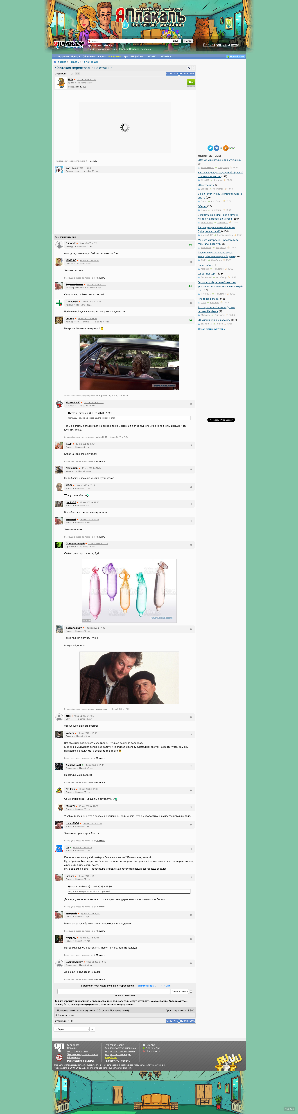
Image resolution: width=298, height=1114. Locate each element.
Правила (134, 49)
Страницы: (61, 73)
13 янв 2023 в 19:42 (90, 913)
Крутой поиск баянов (100, 45)
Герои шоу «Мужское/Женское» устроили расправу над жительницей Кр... (220, 286)
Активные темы (107, 49)
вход (235, 45)
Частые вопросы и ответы (82, 1054)
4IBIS (69, 485)
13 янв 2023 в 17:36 (87, 733)
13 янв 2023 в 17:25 (89, 502)
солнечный (206, 323)
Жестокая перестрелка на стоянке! (83, 68)
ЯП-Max (165, 985)
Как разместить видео (118, 1054)
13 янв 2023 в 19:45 (89, 937)
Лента (74, 56)
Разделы (63, 56)
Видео (95, 61)
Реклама (146, 49)
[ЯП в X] (230, 147)
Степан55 (72, 301)
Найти (188, 41)
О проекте (73, 1044)
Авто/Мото (216, 201)
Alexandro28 (73, 765)
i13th (203, 302)
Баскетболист (74, 961)
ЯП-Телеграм (146, 985)
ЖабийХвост (207, 167)
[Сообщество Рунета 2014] (238, 1062)
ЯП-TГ (152, 56)
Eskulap (204, 189)
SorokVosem (207, 222)
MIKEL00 (71, 260)
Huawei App (153, 1051)
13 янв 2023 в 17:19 (86, 79)
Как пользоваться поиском (120, 1048)
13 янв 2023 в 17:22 (91, 301)
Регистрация (215, 45)
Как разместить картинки (120, 1051)
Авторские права (77, 1051)
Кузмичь (71, 937)
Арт (125, 56)
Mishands (205, 315)
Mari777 (70, 806)
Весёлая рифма (225, 235)
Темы (174, 40)
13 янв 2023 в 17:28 (98, 543)
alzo (68, 715)
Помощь (123, 49)
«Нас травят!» (206, 185)
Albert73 (205, 180)
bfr (67, 847)
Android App (153, 1048)
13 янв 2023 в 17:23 (87, 318)
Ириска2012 (207, 235)
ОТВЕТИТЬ (172, 73)
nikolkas (205, 269)
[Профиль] (61, 82)
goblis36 (71, 502)
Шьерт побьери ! (207, 273)
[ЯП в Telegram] (210, 147)
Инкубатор (114, 56)
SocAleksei (206, 277)
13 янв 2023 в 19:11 (87, 876)
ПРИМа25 (206, 293)
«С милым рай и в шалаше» (214, 320)
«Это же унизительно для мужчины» (219, 160)
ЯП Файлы (136, 56)
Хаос (101, 56)
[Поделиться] (189, 68)
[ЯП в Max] (233, 147)
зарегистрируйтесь (87, 1004)
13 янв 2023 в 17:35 (84, 716)
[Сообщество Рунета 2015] (229, 1062)
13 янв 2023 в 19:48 (96, 962)
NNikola (70, 789)
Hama (204, 210)
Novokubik (72, 468)
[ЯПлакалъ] (69, 44)
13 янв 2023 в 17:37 (94, 765)
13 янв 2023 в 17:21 (88, 243)
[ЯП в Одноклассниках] (226, 147)
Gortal (204, 201)
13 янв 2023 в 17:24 (85, 444)
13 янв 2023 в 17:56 (82, 847)
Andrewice (206, 247)
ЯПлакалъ (92, 161)
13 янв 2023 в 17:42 (92, 823)
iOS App (150, 1044)
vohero (70, 733)
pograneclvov (74, 627)
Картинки (218, 180)
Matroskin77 (73, 402)
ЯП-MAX (166, 56)
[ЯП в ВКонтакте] (216, 147)
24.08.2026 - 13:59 (81, 168)
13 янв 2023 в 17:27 (89, 519)
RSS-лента (73, 1057)
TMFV (204, 260)
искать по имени (125, 995)
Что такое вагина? (208, 298)
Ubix (70, 79)
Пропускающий (75, 543)
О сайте (92, 49)
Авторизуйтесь (178, 1001)
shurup (70, 318)
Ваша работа (205, 265)
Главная (61, 61)
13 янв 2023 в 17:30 (95, 628)
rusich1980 (72, 823)
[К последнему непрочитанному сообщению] (77, 73)
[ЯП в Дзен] (221, 147)
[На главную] (55, 56)
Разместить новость (117, 1060)
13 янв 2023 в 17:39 (88, 789)
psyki (69, 443)
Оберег (202, 206)
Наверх (289, 1108)
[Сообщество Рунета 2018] (219, 1062)
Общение (88, 56)
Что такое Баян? (114, 1044)
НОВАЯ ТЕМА (187, 73)
